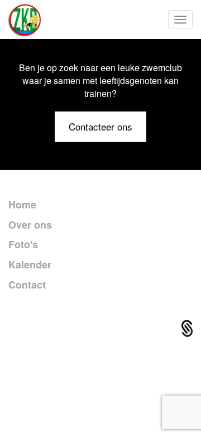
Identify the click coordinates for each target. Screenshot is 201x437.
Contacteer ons (100, 126)
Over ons (30, 224)
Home (22, 204)
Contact (27, 284)
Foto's (23, 244)
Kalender (29, 264)
